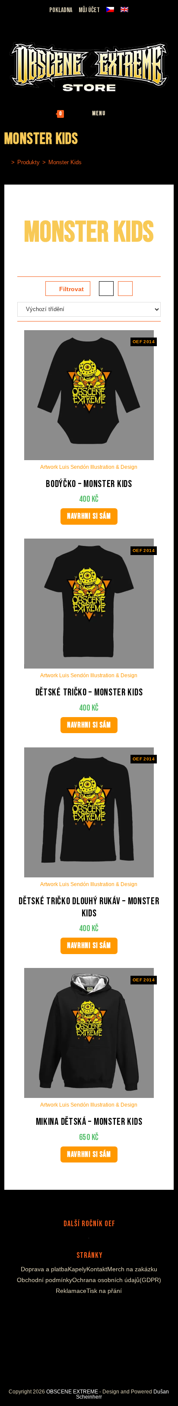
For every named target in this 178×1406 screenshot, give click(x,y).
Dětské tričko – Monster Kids (89, 692)
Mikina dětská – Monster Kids (89, 1122)
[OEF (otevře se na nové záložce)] (9, 21)
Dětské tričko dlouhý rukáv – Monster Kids (89, 907)
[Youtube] (91, 1311)
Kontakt (96, 1269)
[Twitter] (104, 1311)
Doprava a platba (44, 1269)
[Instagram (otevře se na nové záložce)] (29, 21)
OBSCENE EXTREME (72, 1392)
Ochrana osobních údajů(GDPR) (116, 1279)
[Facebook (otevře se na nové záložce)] (19, 21)
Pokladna (60, 10)
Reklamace (71, 1290)
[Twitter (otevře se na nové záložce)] (50, 21)
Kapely (77, 1269)
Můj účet (89, 10)
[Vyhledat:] (127, 113)
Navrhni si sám (89, 516)
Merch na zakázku (132, 1269)
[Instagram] (81, 1311)
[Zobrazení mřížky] (106, 288)
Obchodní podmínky (44, 1279)
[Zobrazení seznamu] (125, 288)
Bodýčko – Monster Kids (89, 484)
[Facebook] (70, 1311)
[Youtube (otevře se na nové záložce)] (39, 21)
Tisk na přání (104, 1290)
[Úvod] (6, 162)
